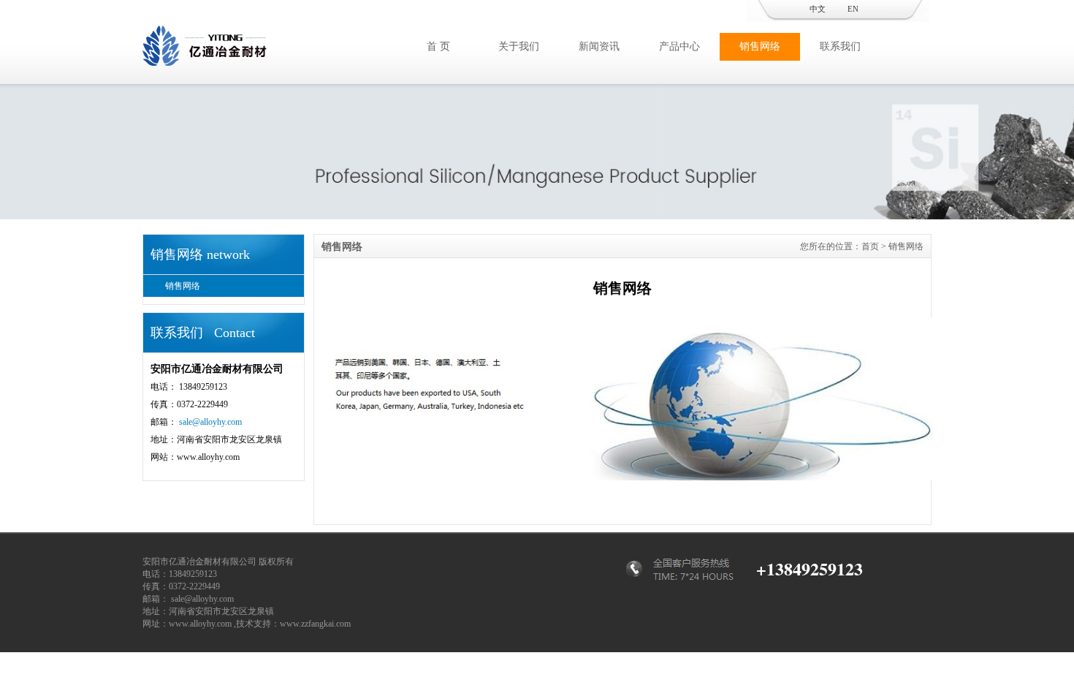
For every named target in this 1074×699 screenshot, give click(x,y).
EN (853, 8)
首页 (870, 246)
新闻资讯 (599, 46)
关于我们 (518, 46)
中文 (818, 8)
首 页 (438, 46)
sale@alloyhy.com (210, 422)
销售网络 (759, 46)
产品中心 (679, 46)
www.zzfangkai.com (315, 624)
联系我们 (840, 46)
